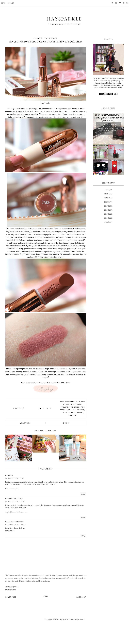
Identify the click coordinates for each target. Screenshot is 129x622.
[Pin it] (47, 408)
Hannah (9, 476)
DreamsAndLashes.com (19, 512)
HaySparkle (64, 619)
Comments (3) (18, 408)
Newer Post (10, 597)
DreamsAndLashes (14, 499)
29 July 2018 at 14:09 (15, 478)
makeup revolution (72, 401)
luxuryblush (16, 489)
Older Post (81, 597)
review (69, 404)
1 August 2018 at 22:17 (15, 524)
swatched (72, 415)
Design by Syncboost (76, 619)
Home (3, 3)
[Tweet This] (40, 408)
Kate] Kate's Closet (14, 522)
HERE (67, 382)
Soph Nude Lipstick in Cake (72, 412)
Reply (83, 494)
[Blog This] (50, 408)
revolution (77, 404)
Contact (11, 3)
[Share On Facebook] (44, 408)
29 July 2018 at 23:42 (15, 501)
